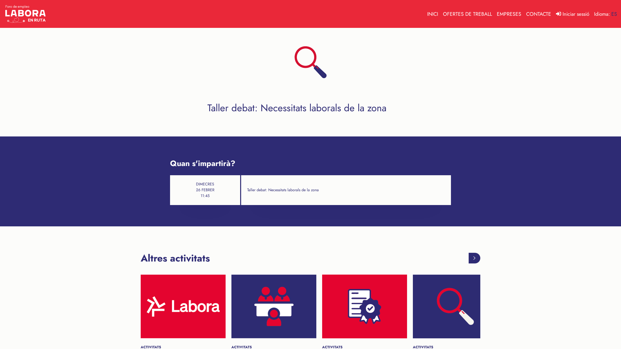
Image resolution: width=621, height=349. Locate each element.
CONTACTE (538, 14)
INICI (432, 14)
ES (614, 14)
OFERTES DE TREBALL (467, 14)
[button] (475, 258)
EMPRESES (509, 14)
